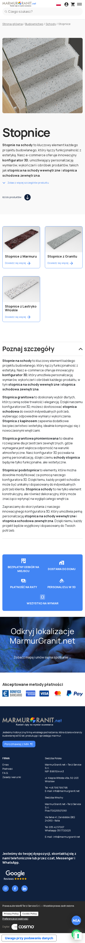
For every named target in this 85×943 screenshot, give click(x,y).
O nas (5, 764)
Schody (51, 24)
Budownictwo (34, 24)
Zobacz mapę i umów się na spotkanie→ (42, 657)
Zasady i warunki (11, 777)
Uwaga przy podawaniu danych (29, 938)
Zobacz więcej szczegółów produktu (28, 182)
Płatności (7, 768)
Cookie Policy (29, 913)
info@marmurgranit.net (66, 791)
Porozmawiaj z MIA (17, 744)
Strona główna (12, 24)
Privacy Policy (11, 913)
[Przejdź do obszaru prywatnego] (66, 5)
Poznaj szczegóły (28, 348)
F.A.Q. (5, 773)
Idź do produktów (12, 197)
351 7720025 (64, 830)
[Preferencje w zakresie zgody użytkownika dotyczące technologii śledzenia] (78, 936)
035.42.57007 (56, 827)
